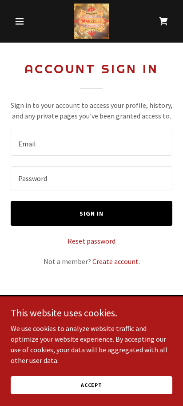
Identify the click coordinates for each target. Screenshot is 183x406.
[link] (91, 21)
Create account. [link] (116, 261)
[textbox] (91, 144)
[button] (23, 21)
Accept (91, 385)
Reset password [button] (91, 241)
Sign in (91, 213)
